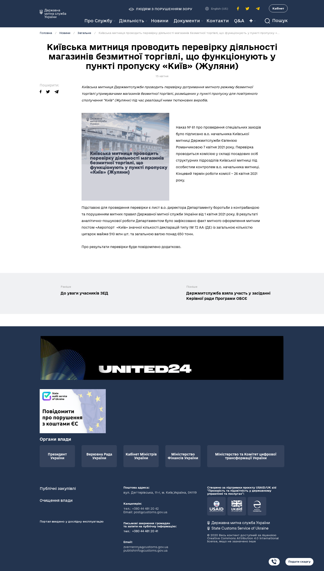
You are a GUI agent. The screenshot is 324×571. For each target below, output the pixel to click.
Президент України (57, 456)
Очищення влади (57, 500)
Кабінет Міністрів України (141, 456)
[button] (160, 9)
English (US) (219, 8)
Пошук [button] (279, 20)
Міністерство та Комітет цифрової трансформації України (245, 456)
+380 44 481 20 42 (145, 508)
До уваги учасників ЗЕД (84, 293)
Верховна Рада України (99, 456)
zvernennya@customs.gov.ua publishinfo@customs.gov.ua (145, 548)
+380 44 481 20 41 (144, 531)
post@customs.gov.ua (150, 512)
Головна (46, 32)
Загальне (84, 32)
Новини (64, 32)
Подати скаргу (299, 561)
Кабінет (278, 8)
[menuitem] (159, 21)
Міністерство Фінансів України (183, 456)
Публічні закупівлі (58, 488)
